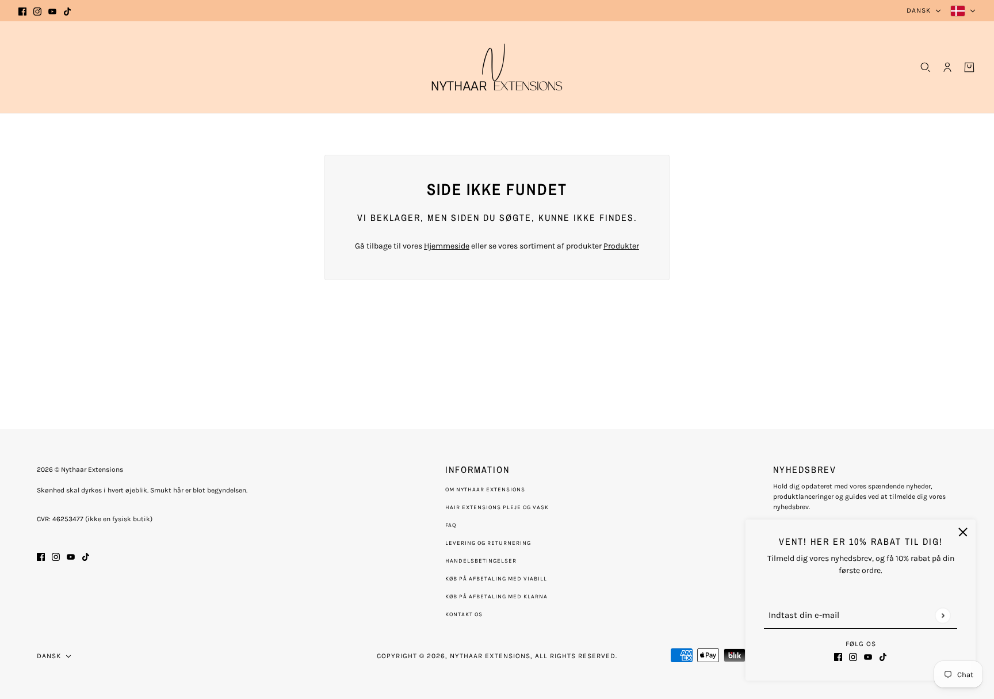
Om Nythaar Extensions (485, 489)
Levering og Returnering (488, 543)
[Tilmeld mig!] (942, 615)
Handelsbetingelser (481, 560)
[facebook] (22, 10)
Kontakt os (464, 614)
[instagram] (37, 10)
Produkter (621, 246)
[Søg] (925, 67)
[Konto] (947, 67)
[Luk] (963, 532)
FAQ (451, 525)
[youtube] (52, 10)
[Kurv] (969, 67)
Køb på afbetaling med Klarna (496, 596)
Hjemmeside (446, 246)
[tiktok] (67, 10)
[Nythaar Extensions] (497, 67)
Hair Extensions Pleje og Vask (497, 507)
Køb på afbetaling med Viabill (496, 578)
